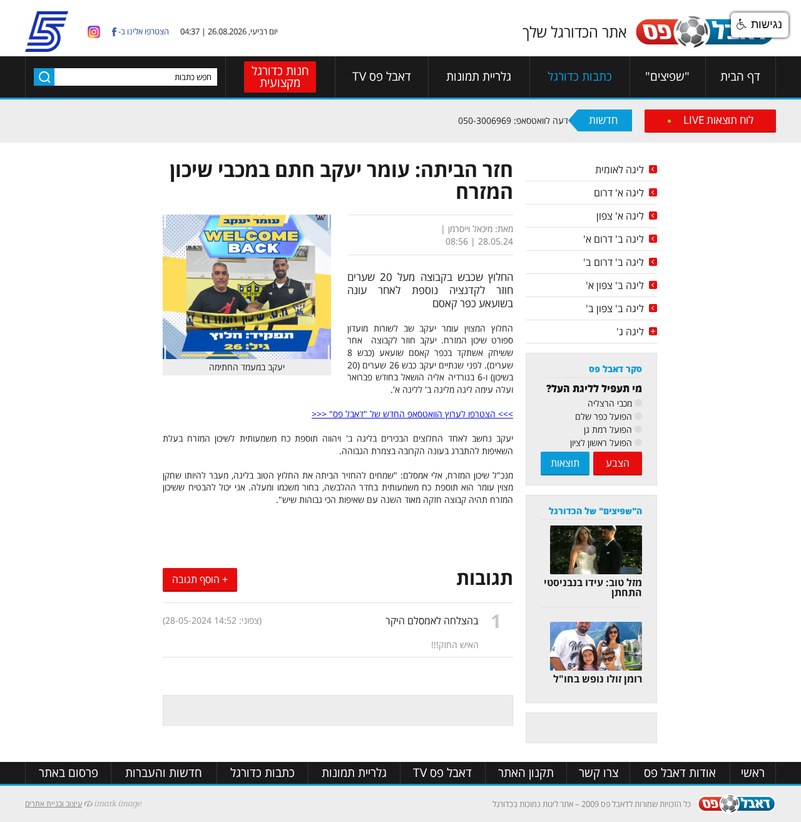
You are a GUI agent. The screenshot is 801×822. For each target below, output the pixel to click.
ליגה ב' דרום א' (613, 239)
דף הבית (740, 77)
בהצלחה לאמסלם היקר (432, 620)
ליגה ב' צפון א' (615, 285)
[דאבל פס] (704, 45)
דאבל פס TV (381, 77)
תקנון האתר (526, 773)
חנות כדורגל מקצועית (280, 77)
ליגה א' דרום (619, 193)
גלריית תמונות (478, 77)
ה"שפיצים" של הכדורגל (595, 511)
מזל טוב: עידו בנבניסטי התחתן (593, 587)
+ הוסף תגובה (200, 579)
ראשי (753, 773)
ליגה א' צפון (620, 216)
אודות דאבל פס (680, 773)
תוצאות (565, 463)
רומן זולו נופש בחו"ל (597, 679)
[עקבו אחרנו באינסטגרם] (94, 31)
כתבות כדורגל (580, 77)
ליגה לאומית (619, 169)
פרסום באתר (68, 773)
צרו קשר (598, 773)
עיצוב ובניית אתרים (53, 803)
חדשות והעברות (163, 773)
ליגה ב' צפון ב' (615, 308)
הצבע (618, 463)
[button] (759, 25)
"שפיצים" (667, 77)
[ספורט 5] (46, 46)
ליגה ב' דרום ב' (613, 262)
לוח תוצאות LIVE (718, 120)
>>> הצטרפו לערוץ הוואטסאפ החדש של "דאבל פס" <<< (412, 414)
